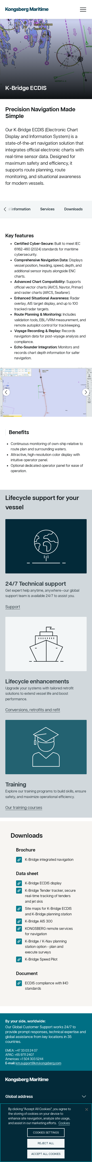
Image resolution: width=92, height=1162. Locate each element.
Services (47, 209)
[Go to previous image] (6, 392)
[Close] (87, 1109)
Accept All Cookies (46, 1154)
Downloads (73, 209)
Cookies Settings (46, 1132)
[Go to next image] (85, 392)
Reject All (46, 1143)
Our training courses (23, 807)
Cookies (64, 1123)
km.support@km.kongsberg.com (38, 1063)
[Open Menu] (83, 9)
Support (12, 606)
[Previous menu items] (5, 209)
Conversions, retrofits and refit (32, 709)
